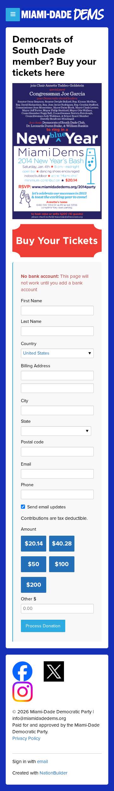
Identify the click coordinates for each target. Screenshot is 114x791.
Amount (28, 529)
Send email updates (46, 507)
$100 (62, 564)
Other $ (28, 599)
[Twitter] (59, 671)
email (42, 761)
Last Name (31, 321)
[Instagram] (28, 691)
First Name (31, 301)
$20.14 (34, 543)
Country (28, 343)
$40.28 (62, 543)
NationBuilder (53, 773)
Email (26, 464)
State (26, 421)
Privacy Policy (26, 738)
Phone (27, 484)
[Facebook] (28, 671)
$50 (33, 564)
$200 (33, 584)
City (24, 400)
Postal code (32, 442)
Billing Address (35, 366)
